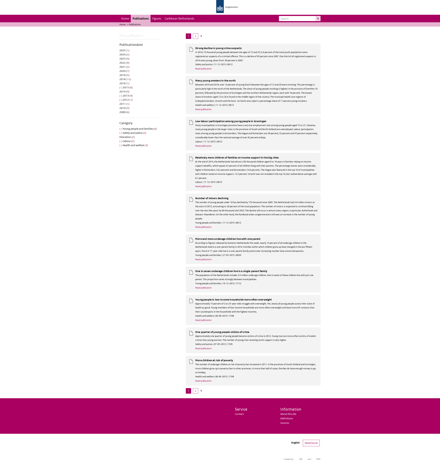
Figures (156, 18)
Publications (141, 18)
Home (125, 18)
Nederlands (311, 443)
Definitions (286, 418)
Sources (284, 422)
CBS (300, 459)
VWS (318, 459)
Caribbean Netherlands (179, 18)
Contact (239, 414)
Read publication (203, 68)
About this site (288, 414)
